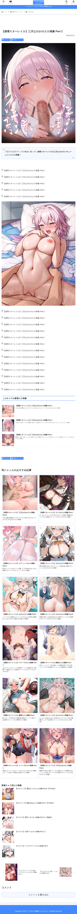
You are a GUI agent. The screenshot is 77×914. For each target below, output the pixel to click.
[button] (71, 459)
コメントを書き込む (38, 894)
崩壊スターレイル (18, 39)
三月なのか (7, 39)
